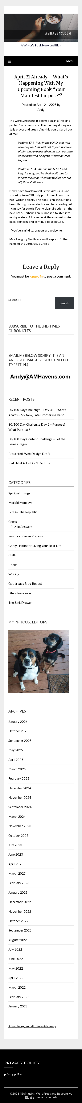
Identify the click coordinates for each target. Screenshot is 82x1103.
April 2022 (15, 978)
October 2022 (18, 921)
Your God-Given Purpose (25, 536)
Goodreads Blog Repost (25, 583)
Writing (13, 574)
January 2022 (18, 1006)
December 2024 (19, 788)
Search (14, 300)
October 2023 (18, 835)
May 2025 (15, 750)
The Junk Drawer (20, 602)
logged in (36, 276)
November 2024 (19, 797)
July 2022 (15, 949)
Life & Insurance (19, 593)
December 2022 (19, 902)
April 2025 (15, 759)
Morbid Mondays (20, 502)
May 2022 (15, 968)
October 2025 (18, 731)
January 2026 (18, 721)
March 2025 (17, 769)
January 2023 (18, 892)
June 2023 (15, 854)
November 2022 (19, 911)
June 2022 (15, 959)
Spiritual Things (19, 493)
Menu (70, 61)
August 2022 (17, 940)
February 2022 (18, 997)
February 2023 (18, 883)
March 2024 (17, 816)
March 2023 (17, 873)
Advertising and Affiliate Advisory (32, 1026)
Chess (12, 521)
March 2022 (17, 987)
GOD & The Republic (22, 512)
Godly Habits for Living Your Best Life (34, 546)
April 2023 (15, 864)
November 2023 (19, 826)
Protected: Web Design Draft (29, 454)
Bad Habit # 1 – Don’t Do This (29, 463)
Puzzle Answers (21, 526)
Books (12, 565)
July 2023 (15, 845)
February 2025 (18, 778)
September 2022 (20, 930)
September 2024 (20, 807)
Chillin (12, 555)
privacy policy (13, 1074)
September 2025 (20, 740)
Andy (41, 109)
